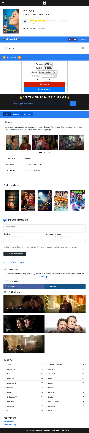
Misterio (10, 392)
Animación (11, 369)
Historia (51, 388)
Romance (10, 402)
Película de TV (12, 397)
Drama (50, 383)
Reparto (16, 114)
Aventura (51, 369)
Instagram (52, 286)
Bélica (9, 374)
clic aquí (44, 276)
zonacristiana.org (9, 425)
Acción (9, 365)
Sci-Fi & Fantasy (53, 402)
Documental (11, 383)
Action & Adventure (55, 365)
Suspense (10, 406)
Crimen (32, 28)
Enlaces (27, 114)
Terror (9, 411)
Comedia (24, 28)
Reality (50, 397)
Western (51, 411)
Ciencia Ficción (53, 374)
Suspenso (41, 28)
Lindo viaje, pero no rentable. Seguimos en (44, 430)
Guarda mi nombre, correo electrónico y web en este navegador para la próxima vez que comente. (42, 247)
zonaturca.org (8, 421)
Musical (51, 392)
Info (6, 114)
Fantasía (10, 388)
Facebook (10, 286)
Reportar (72, 39)
